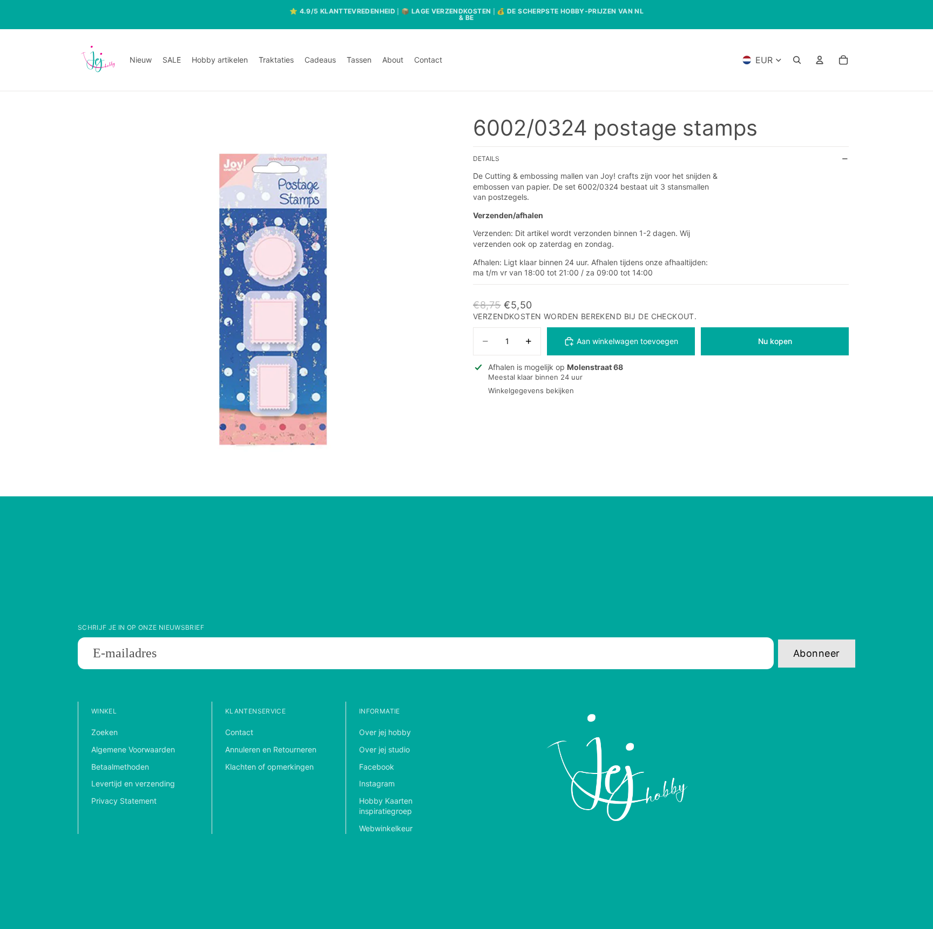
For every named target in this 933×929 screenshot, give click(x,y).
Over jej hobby (385, 732)
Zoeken (104, 732)
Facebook (376, 766)
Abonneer (816, 653)
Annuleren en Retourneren (270, 749)
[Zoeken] (797, 60)
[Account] (819, 60)
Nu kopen (775, 341)
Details (486, 159)
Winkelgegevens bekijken (531, 391)
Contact (239, 732)
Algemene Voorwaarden (133, 749)
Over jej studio (384, 749)
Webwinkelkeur (386, 828)
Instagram (377, 783)
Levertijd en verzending (133, 783)
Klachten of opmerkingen (269, 766)
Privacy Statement (124, 800)
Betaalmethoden (120, 766)
